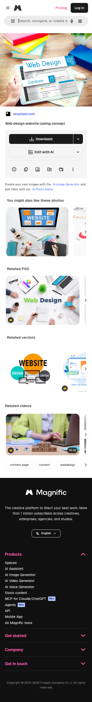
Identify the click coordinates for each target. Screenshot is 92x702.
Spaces (11, 563)
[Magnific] (46, 493)
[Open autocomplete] (11, 21)
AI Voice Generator (19, 587)
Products (13, 554)
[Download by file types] (78, 139)
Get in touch (16, 663)
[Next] (85, 231)
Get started (15, 635)
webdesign (67, 465)
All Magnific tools (18, 623)
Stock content (16, 593)
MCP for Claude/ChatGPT (29, 598)
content (44, 465)
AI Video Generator (20, 581)
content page (19, 465)
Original (31, 42)
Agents (14, 605)
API (7, 611)
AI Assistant (14, 568)
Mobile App (14, 616)
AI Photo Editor (42, 189)
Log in (79, 8)
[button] (46, 533)
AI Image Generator (66, 184)
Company (14, 649)
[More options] (73, 169)
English (46, 533)
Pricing (61, 8)
